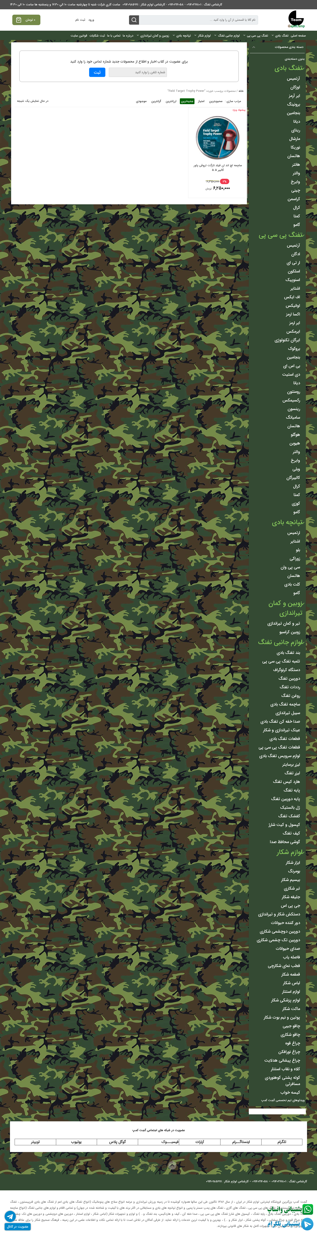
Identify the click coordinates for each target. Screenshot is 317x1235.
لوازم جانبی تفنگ (229, 35)
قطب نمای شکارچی (284, 966)
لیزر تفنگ (292, 773)
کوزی (296, 503)
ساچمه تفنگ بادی (285, 704)
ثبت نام (80, 19)
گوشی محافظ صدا (285, 842)
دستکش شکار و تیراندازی (279, 914)
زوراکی (295, 558)
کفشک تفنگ (289, 816)
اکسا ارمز (293, 314)
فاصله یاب (291, 957)
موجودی (141, 101)
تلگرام (282, 1142)
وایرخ (295, 182)
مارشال (294, 139)
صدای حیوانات (288, 948)
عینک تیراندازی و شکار (281, 730)
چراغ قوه (292, 1043)
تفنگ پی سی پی (257, 35)
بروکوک (294, 348)
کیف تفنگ (291, 833)
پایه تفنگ (292, 790)
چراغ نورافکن (289, 1052)
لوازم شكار (204, 35)
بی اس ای (291, 366)
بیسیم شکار (290, 880)
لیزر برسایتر (291, 764)
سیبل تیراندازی (287, 713)
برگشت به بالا (154, 1165)
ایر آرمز (294, 96)
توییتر (35, 1142)
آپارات (200, 1142)
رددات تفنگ (290, 687)
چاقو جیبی (291, 1026)
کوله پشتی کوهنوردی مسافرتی (282, 1080)
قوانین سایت (79, 35)
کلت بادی (292, 584)
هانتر (296, 164)
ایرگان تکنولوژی (287, 340)
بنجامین (293, 113)
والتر (296, 173)
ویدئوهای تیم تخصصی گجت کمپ (283, 1100)
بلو (298, 550)
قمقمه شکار (290, 974)
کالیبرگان (293, 477)
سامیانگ (293, 417)
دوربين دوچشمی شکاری (280, 931)
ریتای (295, 130)
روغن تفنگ (290, 695)
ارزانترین (171, 101)
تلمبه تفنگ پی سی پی (281, 661)
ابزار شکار (293, 862)
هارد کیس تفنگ (286, 781)
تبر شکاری (292, 888)
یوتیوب (76, 1142)
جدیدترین (187, 101)
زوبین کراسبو (289, 632)
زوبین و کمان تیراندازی (154, 35)
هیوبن (294, 443)
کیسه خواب (290, 1092)
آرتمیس (293, 78)
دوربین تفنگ (289, 678)
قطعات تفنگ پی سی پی (279, 747)
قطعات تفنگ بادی (284, 738)
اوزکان (295, 87)
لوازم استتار (291, 991)
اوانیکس (293, 305)
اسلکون (294, 271)
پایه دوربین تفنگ (285, 799)
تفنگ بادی (281, 35)
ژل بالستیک (290, 807)
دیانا (296, 121)
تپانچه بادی (183, 35)
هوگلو (295, 434)
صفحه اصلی (298, 35)
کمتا (297, 216)
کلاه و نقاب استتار (285, 1069)
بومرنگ (294, 871)
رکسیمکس (291, 400)
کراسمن (294, 199)
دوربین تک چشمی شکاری (278, 940)
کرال (296, 207)
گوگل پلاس (117, 1142)
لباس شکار (291, 983)
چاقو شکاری (290, 1034)
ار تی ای (293, 262)
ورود (91, 19)
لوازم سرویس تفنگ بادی (279, 756)
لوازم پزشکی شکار (285, 1000)
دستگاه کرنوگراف (286, 670)
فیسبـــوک (170, 1142)
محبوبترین (216, 101)
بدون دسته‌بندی (295, 58)
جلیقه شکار (291, 897)
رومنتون (293, 391)
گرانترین (156, 101)
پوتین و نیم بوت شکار (282, 1017)
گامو (296, 225)
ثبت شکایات (97, 35)
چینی (295, 190)
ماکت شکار (291, 1009)
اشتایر (295, 288)
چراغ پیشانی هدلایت (282, 1060)
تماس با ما (113, 35)
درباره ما (128, 35)
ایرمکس (293, 331)
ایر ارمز (294, 323)
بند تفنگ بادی (288, 652)
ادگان (295, 254)
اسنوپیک (292, 280)
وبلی (296, 469)
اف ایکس (292, 297)
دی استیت (291, 374)
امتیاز (201, 101)
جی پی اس (290, 905)
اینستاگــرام (241, 1142)
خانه (241, 91)
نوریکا (295, 147)
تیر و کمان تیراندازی (283, 623)
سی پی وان (290, 567)
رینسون (294, 409)
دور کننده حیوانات (285, 923)
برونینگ (293, 104)
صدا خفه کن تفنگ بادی (280, 721)
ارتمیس (293, 533)
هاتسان (293, 156)
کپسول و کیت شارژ (284, 824)
